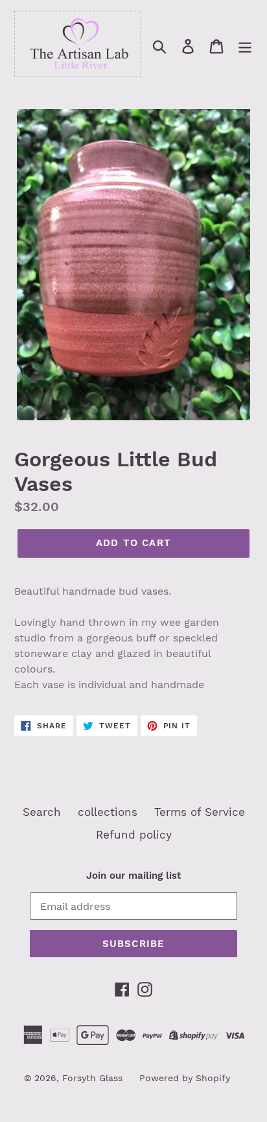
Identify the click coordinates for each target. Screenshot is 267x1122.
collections (107, 812)
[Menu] (245, 46)
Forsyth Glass (92, 1078)
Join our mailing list (133, 875)
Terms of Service (199, 812)
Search (42, 812)
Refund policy (134, 834)
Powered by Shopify (184, 1078)
